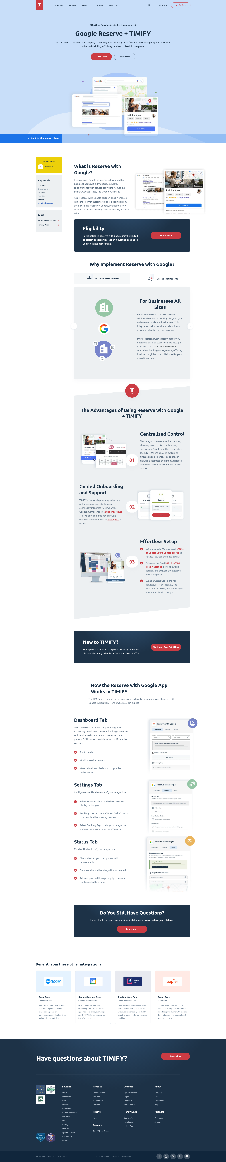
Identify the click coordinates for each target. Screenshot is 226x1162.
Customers (159, 1101)
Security (96, 1105)
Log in (126, 1097)
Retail (64, 1101)
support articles (113, 511)
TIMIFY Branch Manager (165, 346)
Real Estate (67, 1109)
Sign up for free (130, 1093)
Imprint (95, 1156)
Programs (159, 1118)
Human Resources (69, 1113)
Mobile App (128, 1126)
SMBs (64, 1093)
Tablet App (128, 1122)
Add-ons (96, 1097)
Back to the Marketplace (45, 138)
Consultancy (67, 1137)
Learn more (125, 56)
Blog (156, 1105)
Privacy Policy (43, 225)
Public (64, 1121)
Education (66, 1117)
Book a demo (129, 1105)
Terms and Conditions (47, 220)
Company (158, 1093)
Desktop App (129, 1118)
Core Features (99, 1093)
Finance (65, 1105)
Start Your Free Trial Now (166, 647)
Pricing (85, 5)
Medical (65, 1129)
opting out (113, 519)
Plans (95, 1118)
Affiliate (158, 1122)
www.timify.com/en (45, 203)
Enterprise (98, 5)
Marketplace (98, 1101)
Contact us (175, 1056)
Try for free (181, 5)
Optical (65, 1141)
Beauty (65, 1125)
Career (157, 1097)
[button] (74, 326)
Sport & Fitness (68, 1133)
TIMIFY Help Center (101, 1131)
